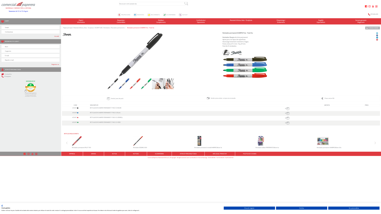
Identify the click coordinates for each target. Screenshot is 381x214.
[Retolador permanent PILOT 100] (98, 141)
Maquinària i (121, 21)
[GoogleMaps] (376, 6)
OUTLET (185, 15)
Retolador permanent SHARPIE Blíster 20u (329, 147)
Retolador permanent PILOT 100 (81, 147)
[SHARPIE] (67, 34)
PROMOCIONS (125, 15)
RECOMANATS (155, 15)
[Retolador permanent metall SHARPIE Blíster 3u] (221, 141)
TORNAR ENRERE (373, 28)
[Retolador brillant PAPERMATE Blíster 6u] (282, 141)
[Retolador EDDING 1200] (159, 141)
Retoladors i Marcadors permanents (114, 28)
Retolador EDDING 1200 (140, 147)
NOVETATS (140, 15)
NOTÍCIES (136, 154)
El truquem (7, 76)
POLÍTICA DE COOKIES (249, 154)
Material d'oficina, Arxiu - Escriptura (241, 20)
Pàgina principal (67, 28)
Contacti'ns (8, 74)
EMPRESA (72, 154)
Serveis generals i (361, 21)
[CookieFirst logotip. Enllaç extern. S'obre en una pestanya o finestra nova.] (2, 206)
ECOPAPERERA (171, 15)
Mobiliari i (161, 21)
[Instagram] (369, 6)
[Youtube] (373, 6)
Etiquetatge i (281, 21)
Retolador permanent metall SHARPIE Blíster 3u (208, 147)
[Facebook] (366, 6)
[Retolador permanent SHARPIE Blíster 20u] (343, 141)
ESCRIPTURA (98, 28)
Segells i (321, 21)
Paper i (81, 21)
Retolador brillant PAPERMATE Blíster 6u (267, 147)
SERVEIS (93, 154)
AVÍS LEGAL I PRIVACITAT (220, 154)
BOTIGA (114, 154)
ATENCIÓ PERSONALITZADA (188, 154)
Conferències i (201, 21)
